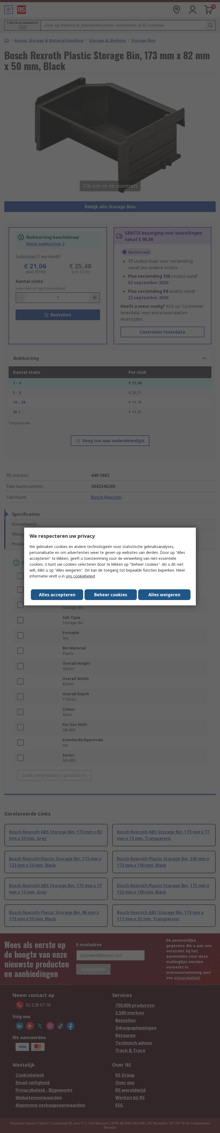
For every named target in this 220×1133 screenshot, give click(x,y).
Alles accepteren (57, 595)
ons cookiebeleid (80, 576)
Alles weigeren (164, 595)
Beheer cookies (110, 595)
